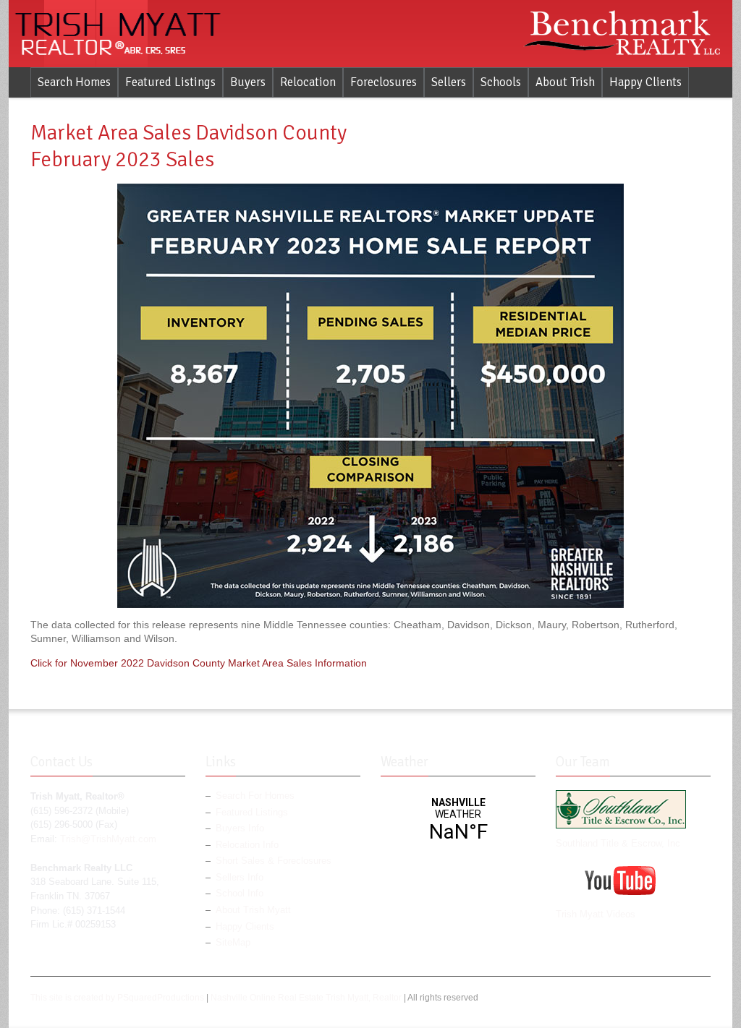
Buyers (248, 82)
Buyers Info (240, 828)
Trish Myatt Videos (595, 914)
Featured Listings (170, 82)
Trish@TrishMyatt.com (108, 839)
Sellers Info (239, 878)
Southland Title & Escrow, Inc (618, 844)
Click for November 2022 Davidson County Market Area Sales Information (198, 663)
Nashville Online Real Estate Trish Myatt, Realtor (306, 997)
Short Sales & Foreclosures (273, 861)
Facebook (678, 999)
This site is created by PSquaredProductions (117, 997)
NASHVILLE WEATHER (458, 820)
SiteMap (233, 943)
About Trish (565, 82)
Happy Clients (645, 82)
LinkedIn (702, 999)
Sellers (448, 82)
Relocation (308, 82)
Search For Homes (255, 796)
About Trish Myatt (253, 910)
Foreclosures (383, 82)
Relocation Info (247, 845)
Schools (500, 82)
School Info (239, 893)
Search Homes (74, 82)
